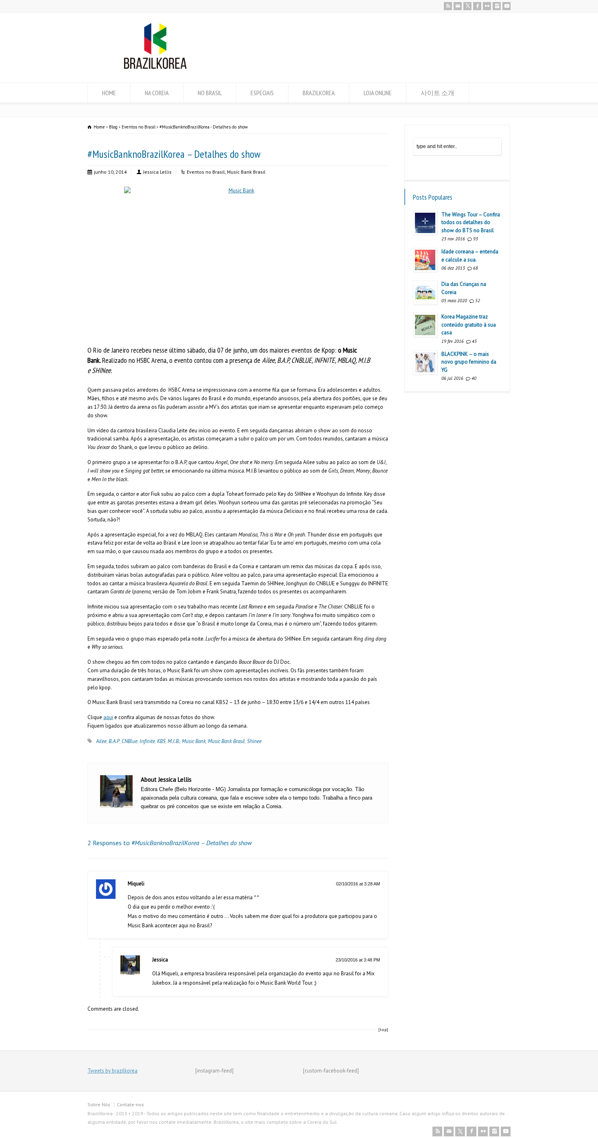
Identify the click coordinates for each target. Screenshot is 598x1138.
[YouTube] (506, 6)
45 (474, 341)
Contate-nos (130, 1104)
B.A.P (114, 741)
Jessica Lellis (157, 172)
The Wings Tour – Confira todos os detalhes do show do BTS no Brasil (470, 222)
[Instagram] (497, 6)
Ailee (101, 741)
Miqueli (136, 883)
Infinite (147, 741)
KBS (161, 741)
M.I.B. (174, 741)
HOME (109, 93)
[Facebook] (477, 6)
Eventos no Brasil (206, 172)
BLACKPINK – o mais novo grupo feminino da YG (468, 362)
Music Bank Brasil (246, 172)
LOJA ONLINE (378, 93)
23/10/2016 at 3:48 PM (358, 959)
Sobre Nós (98, 1104)
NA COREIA (157, 93)
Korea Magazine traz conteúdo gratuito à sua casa (468, 324)
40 (473, 378)
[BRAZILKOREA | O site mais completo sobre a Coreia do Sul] (155, 67)
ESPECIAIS (262, 93)
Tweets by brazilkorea (112, 1070)
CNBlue (129, 741)
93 (475, 239)
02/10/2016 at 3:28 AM (358, 883)
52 (477, 300)
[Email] (458, 6)
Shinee (254, 741)
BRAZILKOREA (319, 93)
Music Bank (194, 741)
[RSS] (448, 6)
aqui (108, 717)
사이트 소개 (437, 93)
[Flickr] (487, 6)
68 (475, 268)
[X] (467, 6)
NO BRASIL (210, 93)
